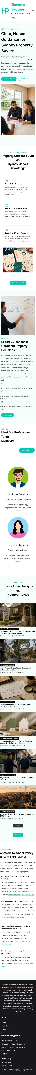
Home (3, 1022)
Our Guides (5, 1026)
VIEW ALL (18, 835)
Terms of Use (6, 1062)
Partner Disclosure (7, 1065)
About (3, 1029)
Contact (4, 1033)
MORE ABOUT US (26, 450)
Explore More (9, 78)
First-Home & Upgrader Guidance (10, 628)
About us (24, 78)
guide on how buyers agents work (21, 895)
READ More (8, 415)
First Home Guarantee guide (13, 917)
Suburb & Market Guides (7, 665)
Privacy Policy (6, 1059)
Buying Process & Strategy (8, 775)
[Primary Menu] (33, 10)
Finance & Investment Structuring (9, 738)
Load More (18, 825)
